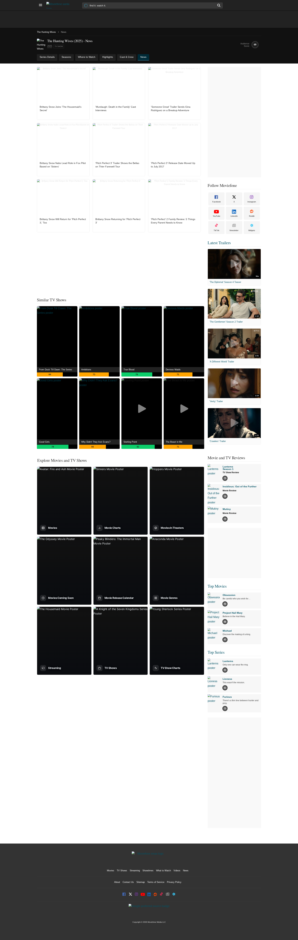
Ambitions (86, 369)
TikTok (216, 230)
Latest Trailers (219, 242)
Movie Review (229, 490)
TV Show (59, 46)
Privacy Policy (174, 882)
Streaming (135, 870)
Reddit (251, 216)
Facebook (216, 202)
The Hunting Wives (46, 32)
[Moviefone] (59, 5)
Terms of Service (155, 882)
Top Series (216, 652)
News (185, 870)
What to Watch (163, 870)
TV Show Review (231, 472)
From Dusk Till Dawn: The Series (55, 369)
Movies (110, 870)
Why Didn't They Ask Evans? (95, 442)
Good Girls (44, 442)
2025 (49, 46)
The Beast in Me (174, 442)
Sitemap (140, 882)
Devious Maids (173, 369)
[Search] (219, 5)
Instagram (251, 202)
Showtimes (147, 870)
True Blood (128, 369)
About (117, 882)
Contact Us (128, 882)
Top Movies (217, 586)
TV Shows (122, 870)
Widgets (251, 230)
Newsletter (234, 230)
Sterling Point (130, 442)
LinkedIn (234, 216)
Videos (176, 870)
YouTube (216, 216)
